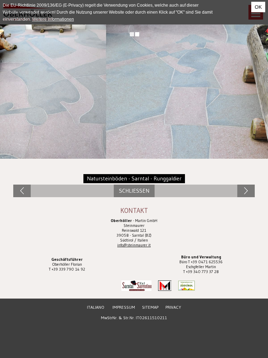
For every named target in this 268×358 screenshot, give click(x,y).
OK (258, 7)
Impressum (123, 307)
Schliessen (134, 190)
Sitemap (150, 307)
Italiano (95, 307)
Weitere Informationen (53, 19)
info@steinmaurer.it (134, 245)
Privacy (173, 307)
